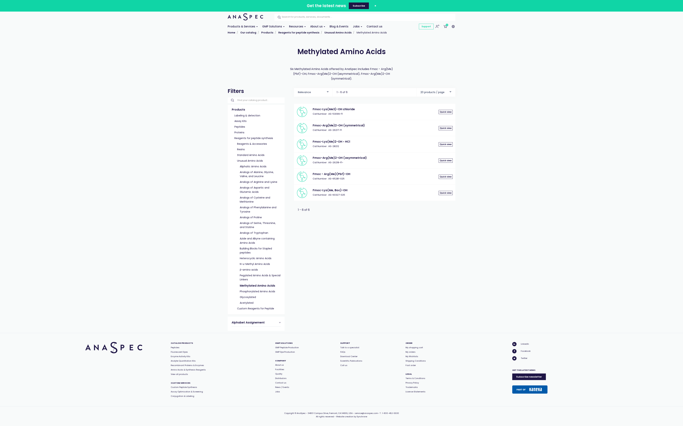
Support (426, 26)
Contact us (374, 26)
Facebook (526, 351)
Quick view (446, 111)
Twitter (524, 358)
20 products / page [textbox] (432, 92)
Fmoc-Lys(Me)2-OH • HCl (331, 142)
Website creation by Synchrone (351, 416)
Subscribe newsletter (529, 376)
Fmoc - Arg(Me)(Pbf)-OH (331, 174)
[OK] (278, 17)
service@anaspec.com (366, 413)
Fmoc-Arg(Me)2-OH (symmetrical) (339, 125)
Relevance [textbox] (304, 92)
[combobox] (313, 91)
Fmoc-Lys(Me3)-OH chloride (334, 109)
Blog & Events (339, 26)
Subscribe (359, 5)
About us (316, 26)
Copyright (289, 413)
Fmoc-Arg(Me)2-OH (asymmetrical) (340, 158)
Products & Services (242, 26)
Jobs (356, 26)
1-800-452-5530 (390, 413)
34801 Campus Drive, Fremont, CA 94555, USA (330, 413)
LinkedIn (525, 344)
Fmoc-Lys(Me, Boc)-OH (330, 190)
